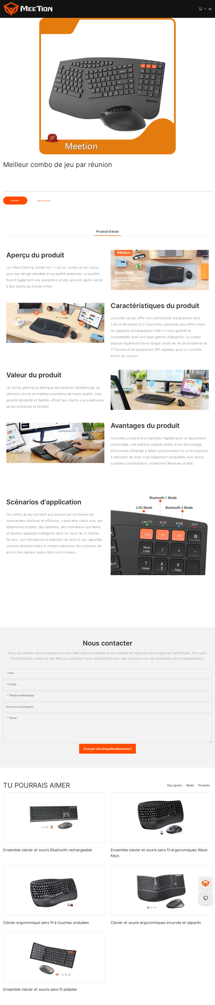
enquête (15, 200)
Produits (204, 785)
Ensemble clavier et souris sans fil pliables (40, 989)
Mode (190, 785)
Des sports (174, 785)
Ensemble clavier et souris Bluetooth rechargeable (47, 850)
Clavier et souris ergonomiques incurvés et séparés (156, 922)
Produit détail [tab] (107, 232)
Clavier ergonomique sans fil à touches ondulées (46, 922)
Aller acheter (43, 200)
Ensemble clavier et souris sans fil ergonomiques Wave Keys (159, 853)
